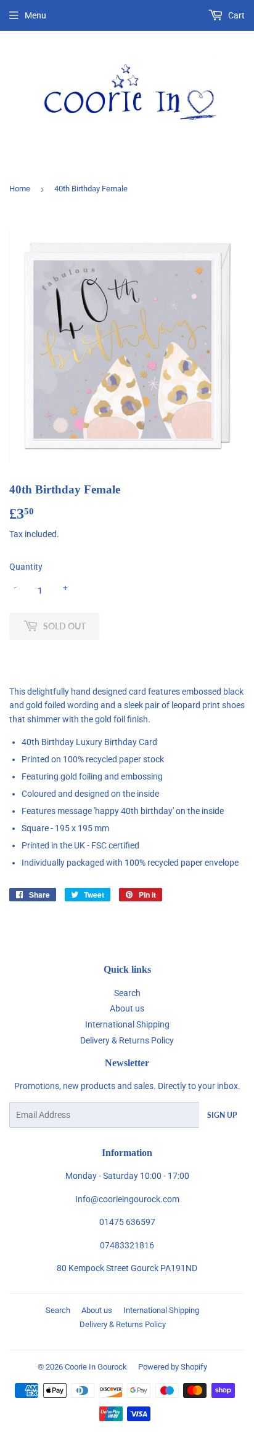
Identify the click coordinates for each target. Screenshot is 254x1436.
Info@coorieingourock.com (127, 1199)
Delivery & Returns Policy (127, 1040)
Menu (35, 15)
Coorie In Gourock (96, 1366)
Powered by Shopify (172, 1366)
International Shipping (127, 1024)
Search (127, 993)
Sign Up (222, 1115)
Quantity (26, 567)
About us (127, 1008)
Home (19, 188)
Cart (235, 15)
